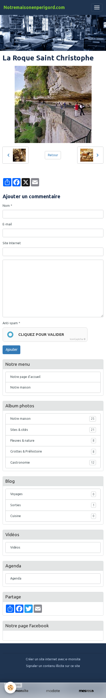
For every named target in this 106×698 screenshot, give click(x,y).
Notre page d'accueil (25, 376)
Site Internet (12, 243)
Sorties (52, 505)
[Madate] (52, 691)
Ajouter (11, 349)
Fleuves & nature (52, 440)
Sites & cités (52, 429)
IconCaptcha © (78, 339)
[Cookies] (10, 687)
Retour (53, 155)
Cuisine (52, 516)
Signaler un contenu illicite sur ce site (53, 666)
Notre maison (20, 387)
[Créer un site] (19, 691)
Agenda (15, 578)
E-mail (7, 224)
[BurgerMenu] (96, 7)
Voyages (52, 494)
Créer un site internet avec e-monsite (53, 659)
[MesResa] (86, 691)
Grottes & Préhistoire (52, 451)
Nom (6, 205)
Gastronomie (52, 462)
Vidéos (15, 547)
